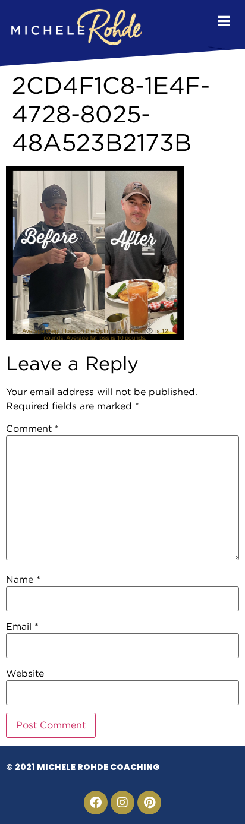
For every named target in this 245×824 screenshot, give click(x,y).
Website (25, 673)
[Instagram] (122, 802)
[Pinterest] (149, 802)
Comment (32, 429)
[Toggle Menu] (224, 21)
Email (22, 627)
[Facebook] (96, 802)
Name (23, 580)
